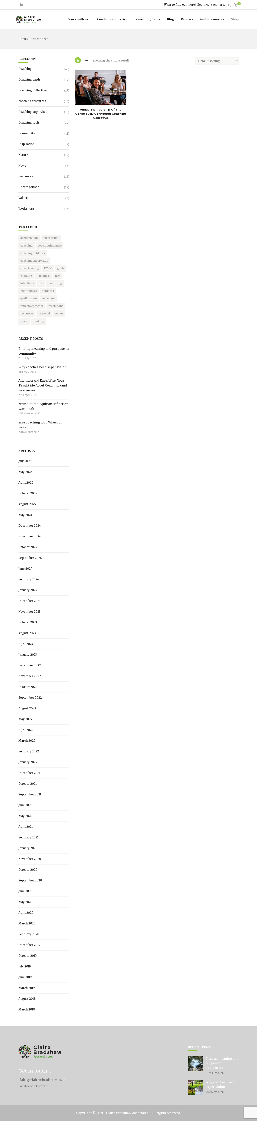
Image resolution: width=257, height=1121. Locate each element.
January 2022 (27, 762)
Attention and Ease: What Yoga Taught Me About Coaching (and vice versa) (42, 385)
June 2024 (25, 568)
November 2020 (29, 859)
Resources (25, 176)
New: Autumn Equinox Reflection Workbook (43, 406)
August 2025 (27, 504)
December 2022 (29, 665)
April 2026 (25, 482)
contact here (215, 4)
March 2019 (26, 988)
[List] (87, 60)
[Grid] (78, 60)
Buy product (76, 86)
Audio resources (212, 19)
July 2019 (24, 966)
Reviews (187, 19)
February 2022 (28, 751)
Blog (170, 19)
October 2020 (27, 869)
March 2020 (27, 923)
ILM (57, 275)
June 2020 (25, 891)
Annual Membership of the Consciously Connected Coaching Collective (100, 114)
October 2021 (27, 783)
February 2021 (28, 837)
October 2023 (27, 622)
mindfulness (28, 291)
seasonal (44, 313)
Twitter (41, 1086)
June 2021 (25, 805)
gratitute (26, 275)
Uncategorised (28, 187)
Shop (235, 19)
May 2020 (25, 902)
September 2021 (29, 794)
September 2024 (30, 558)
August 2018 (27, 998)
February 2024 (28, 579)
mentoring (55, 283)
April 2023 (25, 644)
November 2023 (29, 611)
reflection (48, 298)
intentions (27, 283)
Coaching (25, 69)
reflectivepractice (31, 306)
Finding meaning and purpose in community (43, 351)
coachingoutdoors (32, 253)
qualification (28, 298)
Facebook (25, 1086)
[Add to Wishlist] (76, 94)
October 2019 (27, 955)
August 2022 (27, 708)
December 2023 (29, 601)
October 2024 (27, 547)
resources (26, 313)
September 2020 (30, 880)
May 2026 (25, 472)
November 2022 (29, 676)
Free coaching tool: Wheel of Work (40, 424)
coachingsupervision (34, 260)
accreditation (29, 238)
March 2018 (26, 1009)
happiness (43, 275)
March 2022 (26, 740)
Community (26, 133)
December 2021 (29, 773)
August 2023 (27, 633)
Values (23, 198)
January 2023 (27, 654)
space (24, 321)
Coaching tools (29, 122)
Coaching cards (29, 79)
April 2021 (25, 826)
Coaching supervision (33, 112)
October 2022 (27, 687)
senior (59, 313)
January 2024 (27, 590)
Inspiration (26, 144)
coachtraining (29, 268)
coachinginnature (50, 245)
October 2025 (27, 493)
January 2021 (27, 848)
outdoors (48, 291)
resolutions (55, 306)
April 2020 (25, 912)
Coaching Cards (148, 19)
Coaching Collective (112, 19)
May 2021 (25, 816)
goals (60, 268)
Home (22, 39)
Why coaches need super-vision (42, 367)
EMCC (48, 268)
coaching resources (32, 101)
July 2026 (24, 461)
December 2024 (29, 525)
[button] (236, 5)
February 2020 (28, 934)
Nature (23, 155)
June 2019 (25, 977)
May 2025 (25, 515)
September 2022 (30, 697)
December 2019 (29, 945)
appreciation (51, 238)
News (22, 165)
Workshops (26, 208)
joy (41, 283)
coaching (26, 245)
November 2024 (29, 536)
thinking (38, 321)
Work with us (78, 19)
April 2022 (25, 730)
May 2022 (25, 719)
